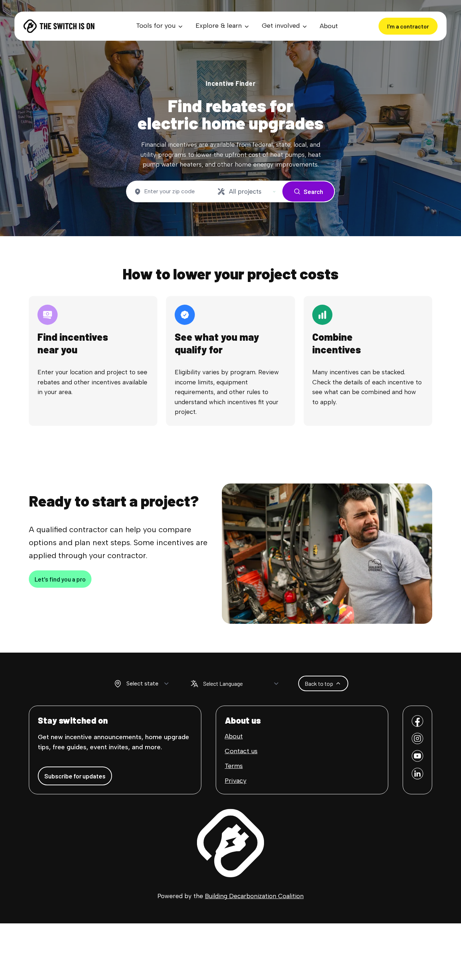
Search (313, 191)
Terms (234, 766)
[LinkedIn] (417, 774)
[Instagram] (417, 739)
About (329, 26)
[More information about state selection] (117, 683)
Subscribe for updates (75, 776)
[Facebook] (417, 721)
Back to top (319, 683)
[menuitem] (160, 26)
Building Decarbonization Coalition (254, 896)
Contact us (241, 751)
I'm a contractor (408, 26)
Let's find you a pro (60, 579)
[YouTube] (417, 756)
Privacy (235, 781)
